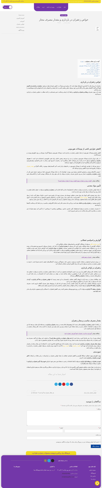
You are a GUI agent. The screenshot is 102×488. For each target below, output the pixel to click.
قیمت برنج (66, 345)
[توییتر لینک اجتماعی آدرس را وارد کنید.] (67, 384)
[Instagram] (52, 460)
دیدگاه (99, 409)
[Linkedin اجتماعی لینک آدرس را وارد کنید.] (60, 384)
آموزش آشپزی (20, 18)
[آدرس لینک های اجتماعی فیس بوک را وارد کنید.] (71, 384)
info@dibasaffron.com (68, 477)
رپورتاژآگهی (21, 30)
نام (99, 428)
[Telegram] (49, 460)
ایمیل (61, 428)
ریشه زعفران (30, 166)
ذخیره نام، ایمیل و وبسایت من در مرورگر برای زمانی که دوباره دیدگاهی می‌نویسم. (77, 442)
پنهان (82, 61)
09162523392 (66, 473)
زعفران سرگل (84, 197)
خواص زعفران (64, 15)
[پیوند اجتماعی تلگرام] (56, 384)
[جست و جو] (18, 7)
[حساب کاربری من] (14, 7)
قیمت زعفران (76, 345)
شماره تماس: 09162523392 (91, 1)
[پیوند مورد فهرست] (87, 470)
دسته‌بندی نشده (20, 27)
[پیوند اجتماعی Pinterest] (63, 384)
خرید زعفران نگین (95, 244)
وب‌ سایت (98, 435)
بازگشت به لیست (63, 391)
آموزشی (22, 21)
